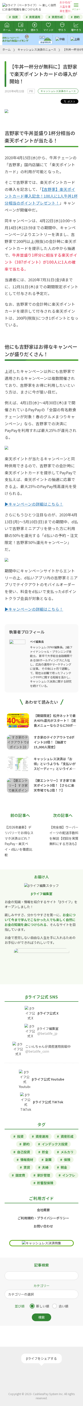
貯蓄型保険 (45, 1183)
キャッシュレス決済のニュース (58, 91)
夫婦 (45, 1167)
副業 (48, 1159)
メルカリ (67, 1152)
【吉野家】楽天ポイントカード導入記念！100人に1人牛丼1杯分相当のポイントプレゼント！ (41, 196)
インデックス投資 (55, 1144)
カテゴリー (41, 1285)
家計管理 (43, 1175)
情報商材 (26, 1159)
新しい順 (42, 1306)
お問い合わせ (43, 1226)
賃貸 (27, 1167)
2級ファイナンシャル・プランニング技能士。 (51, 651)
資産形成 (57, 17)
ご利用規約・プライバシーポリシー (43, 1218)
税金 (64, 1167)
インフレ (68, 1175)
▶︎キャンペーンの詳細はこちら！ (34, 504)
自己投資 (23, 1152)
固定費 (20, 1175)
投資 (15, 17)
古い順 (63, 1306)
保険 (67, 1159)
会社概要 (43, 1209)
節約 (77, 17)
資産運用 (34, 17)
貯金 (45, 1152)
